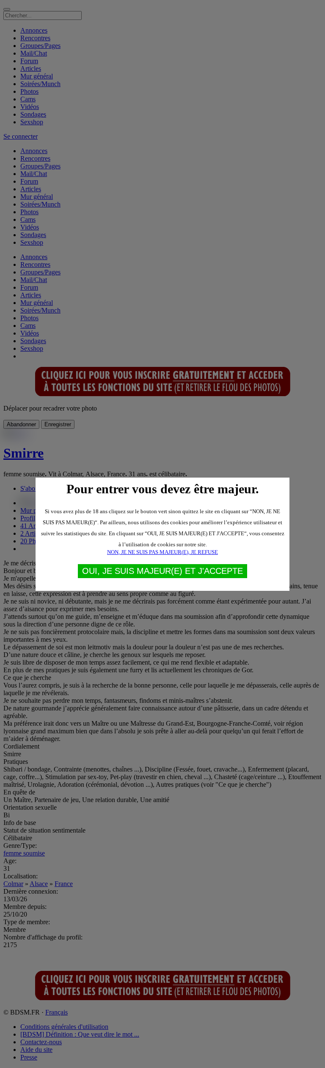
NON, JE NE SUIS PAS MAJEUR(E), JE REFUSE (162, 552)
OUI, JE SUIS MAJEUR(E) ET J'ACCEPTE (162, 571)
